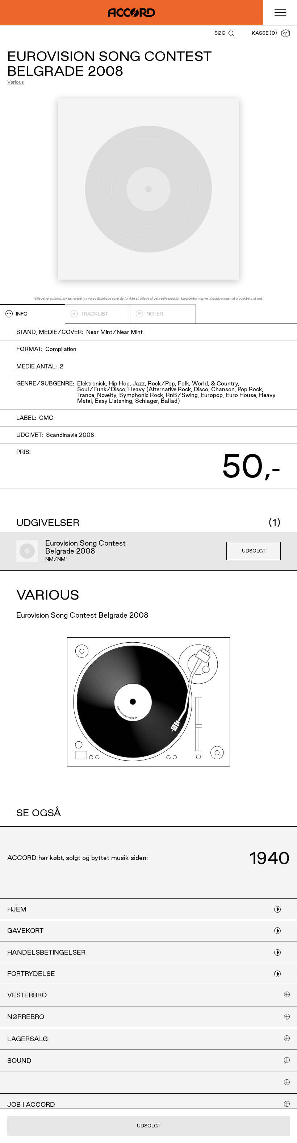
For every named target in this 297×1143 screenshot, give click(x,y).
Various (15, 81)
